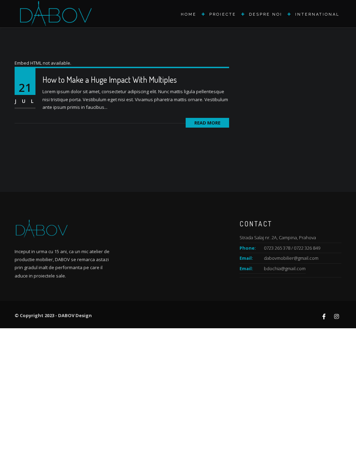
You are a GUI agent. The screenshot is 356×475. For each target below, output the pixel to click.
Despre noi (265, 14)
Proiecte (222, 14)
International (317, 14)
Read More (207, 123)
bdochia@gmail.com (285, 268)
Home (188, 14)
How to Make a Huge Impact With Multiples (109, 79)
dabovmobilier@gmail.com (291, 258)
